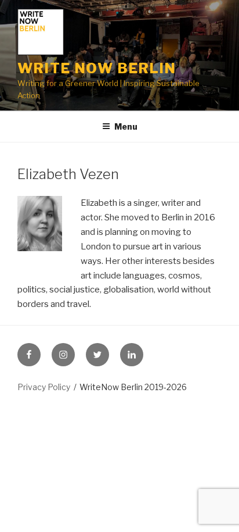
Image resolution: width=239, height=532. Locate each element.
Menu (125, 126)
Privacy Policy (43, 387)
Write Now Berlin (96, 68)
